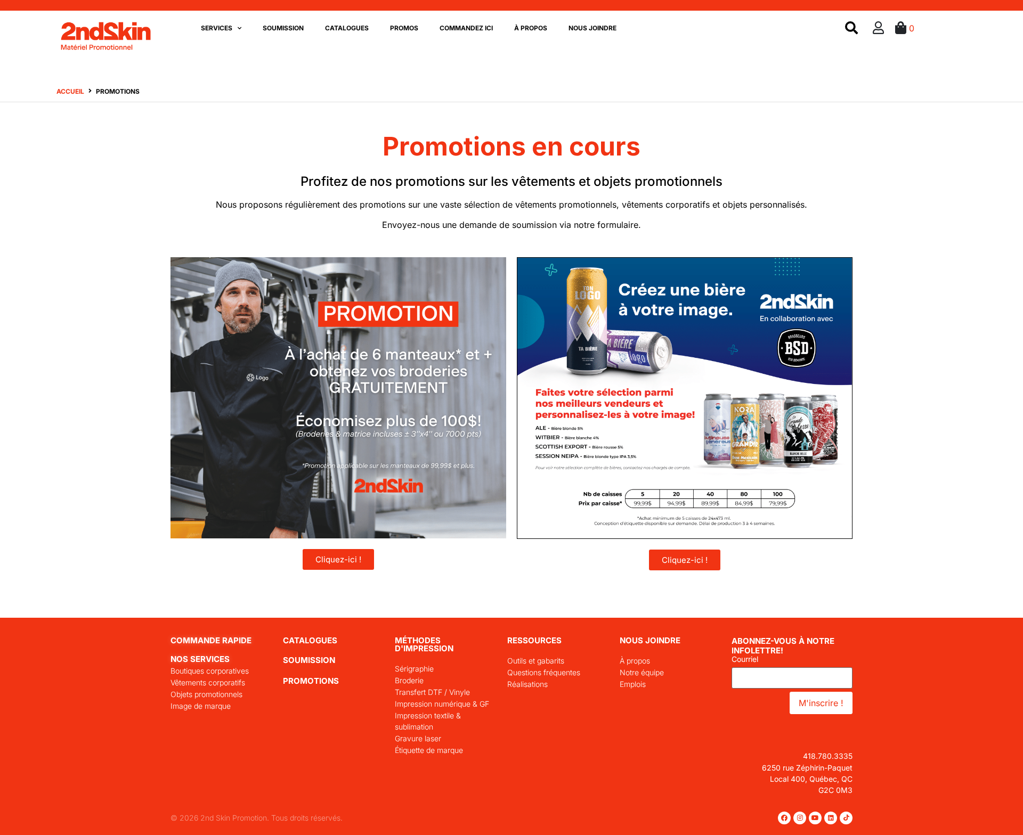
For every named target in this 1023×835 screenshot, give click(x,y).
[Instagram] (799, 818)
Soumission (283, 28)
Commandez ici (466, 28)
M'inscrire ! (821, 703)
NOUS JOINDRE (650, 640)
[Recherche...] (851, 28)
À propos (530, 28)
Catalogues (347, 28)
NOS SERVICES (200, 659)
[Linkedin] (830, 818)
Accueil (70, 91)
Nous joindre (592, 28)
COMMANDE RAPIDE (210, 640)
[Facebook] (784, 818)
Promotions (311, 681)
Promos (404, 28)
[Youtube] (815, 818)
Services (216, 28)
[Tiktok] (846, 818)
